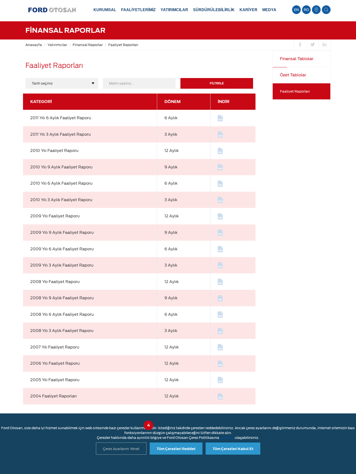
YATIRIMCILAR (174, 10)
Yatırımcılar (57, 45)
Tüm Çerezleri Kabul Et (233, 449)
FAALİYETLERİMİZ (138, 10)
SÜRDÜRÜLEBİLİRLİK (214, 10)
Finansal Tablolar (296, 58)
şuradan (227, 438)
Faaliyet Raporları (123, 45)
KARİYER (248, 10)
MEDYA (269, 10)
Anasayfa (33, 45)
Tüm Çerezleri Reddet (176, 449)
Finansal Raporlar (88, 45)
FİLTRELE (217, 83)
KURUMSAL (104, 10)
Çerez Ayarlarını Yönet (121, 449)
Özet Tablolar (293, 75)
